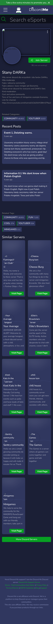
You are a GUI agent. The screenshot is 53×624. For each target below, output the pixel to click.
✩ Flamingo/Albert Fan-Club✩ (12, 270)
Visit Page (16, 293)
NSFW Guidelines (27, 588)
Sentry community (13, 445)
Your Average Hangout (11, 328)
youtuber (26, 223)
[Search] (3, 19)
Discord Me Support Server (29, 582)
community (14, 217)
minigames (12, 229)
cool (9, 223)
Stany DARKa (13, 72)
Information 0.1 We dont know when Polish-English (25, 175)
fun (33, 217)
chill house (35, 385)
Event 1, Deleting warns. (18, 132)
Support (43, 588)
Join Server (42, 60)
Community (14, 118)
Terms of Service (12, 588)
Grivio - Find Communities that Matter (20, 585)
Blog (37, 588)
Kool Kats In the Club (12, 387)
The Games (35, 445)
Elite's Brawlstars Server (39, 328)
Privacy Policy (41, 585)
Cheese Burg (36, 267)
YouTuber (37, 118)
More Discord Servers (26, 539)
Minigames (9, 504)
